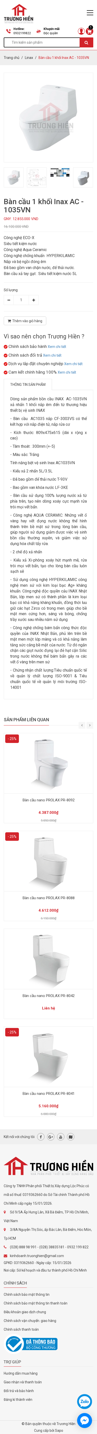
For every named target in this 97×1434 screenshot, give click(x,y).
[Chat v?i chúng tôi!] (84, 1420)
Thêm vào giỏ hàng (27, 321)
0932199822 (22, 33)
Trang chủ (11, 58)
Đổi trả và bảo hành (19, 1391)
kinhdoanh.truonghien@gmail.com (37, 1256)
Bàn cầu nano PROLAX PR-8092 (49, 800)
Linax (29, 58)
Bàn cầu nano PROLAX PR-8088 (49, 898)
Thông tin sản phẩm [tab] (28, 385)
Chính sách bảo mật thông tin (26, 1294)
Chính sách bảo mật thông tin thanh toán (35, 1303)
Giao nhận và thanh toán (23, 1382)
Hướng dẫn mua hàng (21, 1373)
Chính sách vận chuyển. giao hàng (30, 1321)
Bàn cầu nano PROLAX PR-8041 (49, 1093)
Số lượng (11, 290)
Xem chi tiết (57, 347)
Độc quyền (51, 33)
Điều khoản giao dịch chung (25, 1312)
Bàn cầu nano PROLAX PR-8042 (49, 996)
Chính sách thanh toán (21, 1329)
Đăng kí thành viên (18, 1400)
